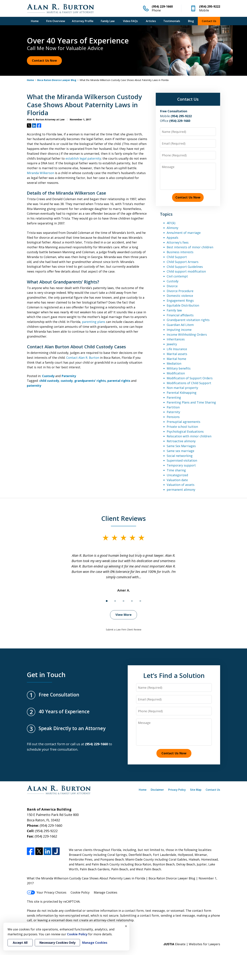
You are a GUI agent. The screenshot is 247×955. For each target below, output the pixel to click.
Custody (48, 376)
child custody (49, 381)
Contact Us (209, 21)
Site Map (195, 790)
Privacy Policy (177, 790)
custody (67, 381)
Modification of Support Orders (190, 378)
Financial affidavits (180, 315)
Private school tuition (182, 427)
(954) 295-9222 (209, 6)
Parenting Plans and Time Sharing (191, 402)
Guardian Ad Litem (180, 325)
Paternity (68, 376)
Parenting (174, 397)
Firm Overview (55, 21)
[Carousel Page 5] (140, 601)
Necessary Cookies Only (57, 943)
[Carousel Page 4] (132, 601)
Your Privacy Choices (51, 892)
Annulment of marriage (184, 233)
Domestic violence (180, 296)
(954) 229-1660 (162, 6)
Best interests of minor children (190, 247)
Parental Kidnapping (181, 393)
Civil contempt (177, 276)
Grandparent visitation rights (188, 320)
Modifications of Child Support (189, 383)
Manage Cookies (105, 892)
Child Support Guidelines (185, 267)
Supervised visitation (182, 460)
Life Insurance (177, 349)
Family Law (108, 21)
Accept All (20, 943)
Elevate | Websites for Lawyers (191, 944)
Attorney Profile (82, 21)
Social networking (180, 456)
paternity (34, 385)
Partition (173, 407)
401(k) (171, 223)
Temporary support (181, 465)
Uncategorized (177, 475)
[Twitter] (39, 851)
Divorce (172, 286)
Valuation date (177, 480)
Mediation (174, 363)
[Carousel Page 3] (123, 601)
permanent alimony (181, 490)
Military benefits (179, 368)
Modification (176, 373)
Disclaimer (157, 790)
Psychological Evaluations (185, 431)
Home (35, 21)
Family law (174, 310)
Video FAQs (130, 21)
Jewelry (172, 344)
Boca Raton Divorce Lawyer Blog (56, 80)
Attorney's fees (178, 242)
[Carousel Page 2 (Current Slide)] (115, 601)
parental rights (118, 381)
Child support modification (186, 271)
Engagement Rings (180, 300)
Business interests (180, 252)
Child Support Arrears (182, 262)
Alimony (172, 228)
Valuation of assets (180, 485)
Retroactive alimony (181, 441)
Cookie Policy (80, 892)
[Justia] (56, 851)
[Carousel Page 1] (106, 601)
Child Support (177, 257)
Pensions (173, 417)
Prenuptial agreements (183, 422)
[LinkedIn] (47, 851)
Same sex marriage (180, 451)
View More (123, 615)
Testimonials (171, 21)
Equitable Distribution (183, 305)
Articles (151, 21)
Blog (191, 21)
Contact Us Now (44, 60)
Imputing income (179, 330)
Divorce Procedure (180, 291)
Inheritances (176, 339)
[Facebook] (30, 851)
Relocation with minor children (189, 436)
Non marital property (182, 388)
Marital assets (177, 354)
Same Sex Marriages (181, 446)
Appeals (172, 238)
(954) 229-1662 (46, 836)
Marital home (176, 359)
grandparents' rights (90, 381)
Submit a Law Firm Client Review (123, 629)
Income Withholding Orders (187, 334)
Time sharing (176, 470)
